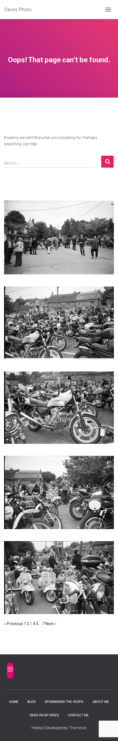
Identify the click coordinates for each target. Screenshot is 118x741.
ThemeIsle (77, 728)
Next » (50, 623)
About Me (100, 702)
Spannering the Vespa (64, 702)
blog (31, 702)
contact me (78, 715)
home (13, 702)
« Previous (13, 623)
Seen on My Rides (44, 715)
